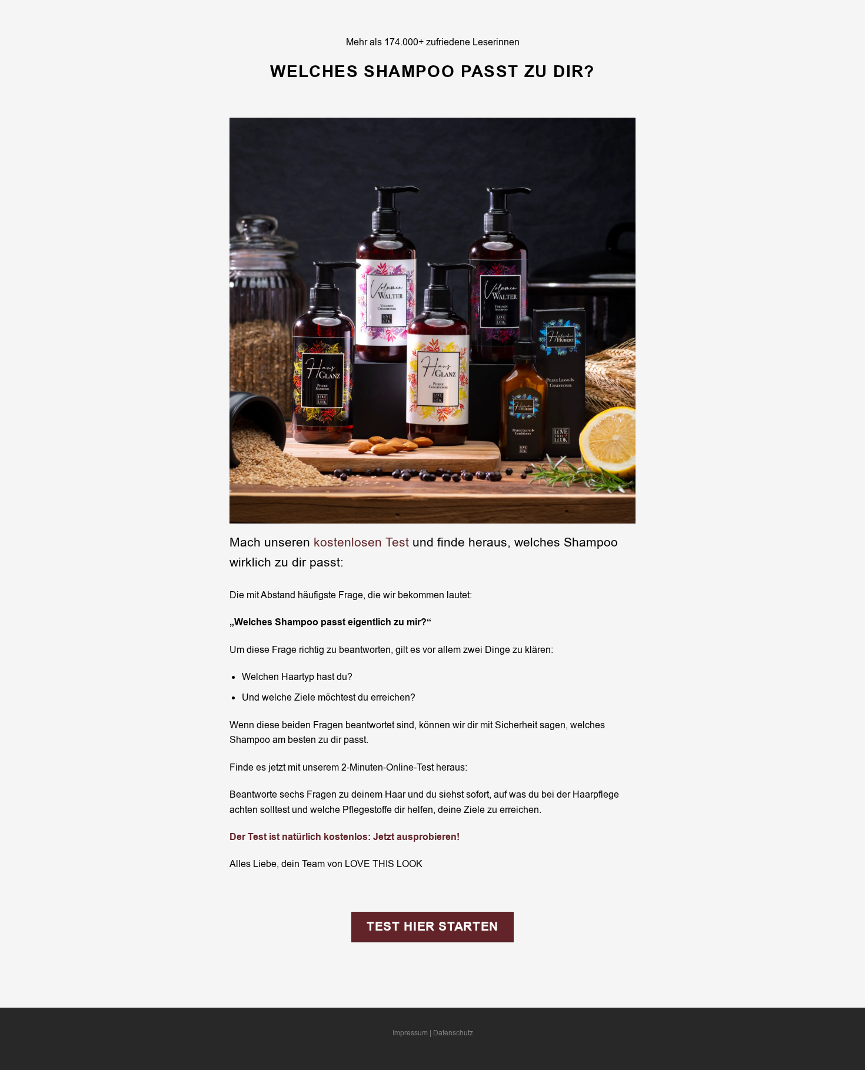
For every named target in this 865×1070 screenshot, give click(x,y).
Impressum (410, 1033)
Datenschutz (453, 1033)
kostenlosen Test (361, 542)
